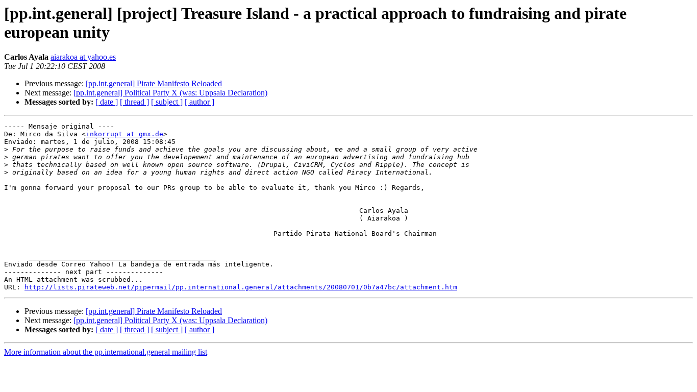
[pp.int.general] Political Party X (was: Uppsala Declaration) (170, 92)
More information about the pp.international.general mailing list (105, 352)
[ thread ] (134, 101)
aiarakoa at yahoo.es (83, 57)
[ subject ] (167, 101)
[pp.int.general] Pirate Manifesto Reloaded (154, 83)
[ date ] (106, 101)
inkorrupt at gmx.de (124, 134)
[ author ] (199, 101)
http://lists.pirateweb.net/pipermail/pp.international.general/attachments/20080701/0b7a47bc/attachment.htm (240, 287)
